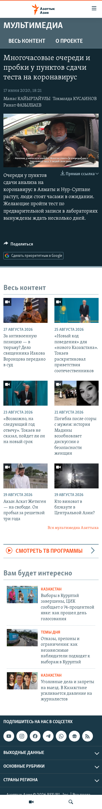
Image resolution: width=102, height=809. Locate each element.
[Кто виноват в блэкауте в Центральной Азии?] (76, 475)
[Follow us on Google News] (74, 736)
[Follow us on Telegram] (48, 736)
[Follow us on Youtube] (8, 736)
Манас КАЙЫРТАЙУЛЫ (26, 99)
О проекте (69, 41)
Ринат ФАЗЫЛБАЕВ (22, 105)
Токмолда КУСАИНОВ (75, 99)
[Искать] (70, 802)
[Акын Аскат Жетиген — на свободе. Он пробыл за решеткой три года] (25, 475)
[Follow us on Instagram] (21, 736)
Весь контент (26, 41)
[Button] (18, 245)
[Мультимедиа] (31, 802)
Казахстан (51, 589)
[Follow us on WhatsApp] (61, 736)
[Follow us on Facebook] (35, 736)
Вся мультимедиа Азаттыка (73, 528)
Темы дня (50, 632)
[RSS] (87, 736)
